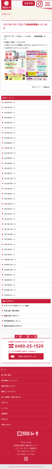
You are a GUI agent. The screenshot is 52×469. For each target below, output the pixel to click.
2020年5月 (8, 275)
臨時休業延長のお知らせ (13, 326)
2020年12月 (8, 259)
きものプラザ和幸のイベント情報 (16, 306)
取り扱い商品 (6, 375)
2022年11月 (8, 178)
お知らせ (46, 87)
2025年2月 (8, 128)
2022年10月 (8, 183)
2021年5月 (8, 254)
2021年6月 (8, 249)
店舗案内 (4, 414)
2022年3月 (8, 209)
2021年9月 (8, 239)
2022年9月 (8, 189)
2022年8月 (8, 194)
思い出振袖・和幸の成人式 (11, 397)
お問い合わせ (6, 425)
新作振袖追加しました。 (13, 321)
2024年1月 (8, 148)
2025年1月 (8, 133)
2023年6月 (8, 173)
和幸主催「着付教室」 (12, 311)
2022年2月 (8, 214)
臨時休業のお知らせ (11, 316)
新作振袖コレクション (9, 380)
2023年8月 (8, 163)
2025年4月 (8, 117)
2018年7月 (8, 295)
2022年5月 (8, 199)
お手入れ (4, 402)
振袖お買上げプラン (8, 386)
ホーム (3, 369)
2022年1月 (8, 219)
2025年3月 (8, 123)
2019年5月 (8, 285)
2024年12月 (8, 138)
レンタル (4, 408)
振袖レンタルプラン (8, 391)
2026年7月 (8, 102)
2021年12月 (8, 224)
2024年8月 (8, 143)
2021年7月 (8, 244)
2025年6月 (8, 112)
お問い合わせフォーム (26, 355)
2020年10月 (8, 270)
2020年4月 (8, 280)
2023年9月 (8, 158)
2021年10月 (8, 234)
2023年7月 (8, 168)
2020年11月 (8, 264)
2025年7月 (8, 107)
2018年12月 (8, 290)
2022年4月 (8, 204)
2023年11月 (8, 153)
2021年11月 (8, 229)
